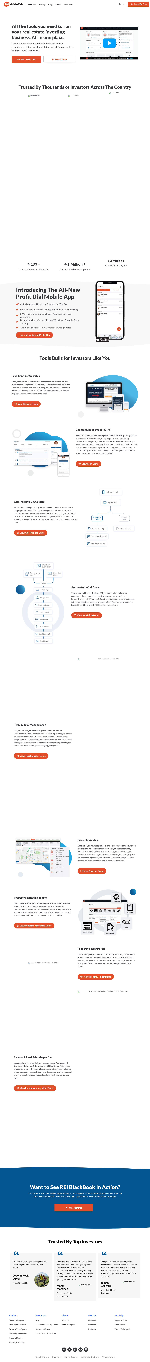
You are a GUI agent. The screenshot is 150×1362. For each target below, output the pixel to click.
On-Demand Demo (42, 1329)
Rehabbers (92, 1325)
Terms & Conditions (42, 1357)
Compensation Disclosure (90, 1357)
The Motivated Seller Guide (45, 1333)
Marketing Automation (18, 1333)
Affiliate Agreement (108, 1357)
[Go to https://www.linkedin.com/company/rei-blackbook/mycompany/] (75, 1349)
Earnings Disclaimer (71, 1357)
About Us (65, 1320)
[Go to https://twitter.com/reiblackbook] (69, 1349)
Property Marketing (16, 1342)
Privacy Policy (56, 1357)
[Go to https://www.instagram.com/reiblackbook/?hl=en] (86, 1349)
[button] (26, 404)
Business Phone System (18, 1329)
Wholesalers (93, 1320)
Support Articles (121, 1320)
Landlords (92, 1329)
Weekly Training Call (122, 1329)
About (58, 4)
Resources (68, 4)
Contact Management (17, 1320)
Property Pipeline (15, 1338)
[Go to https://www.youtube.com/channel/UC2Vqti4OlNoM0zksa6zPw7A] (80, 1349)
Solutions (32, 4)
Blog (50, 4)
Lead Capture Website (17, 1325)
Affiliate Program (68, 1325)
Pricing (42, 4)
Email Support (120, 1325)
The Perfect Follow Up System (46, 1325)
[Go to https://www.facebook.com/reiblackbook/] (64, 1349)
